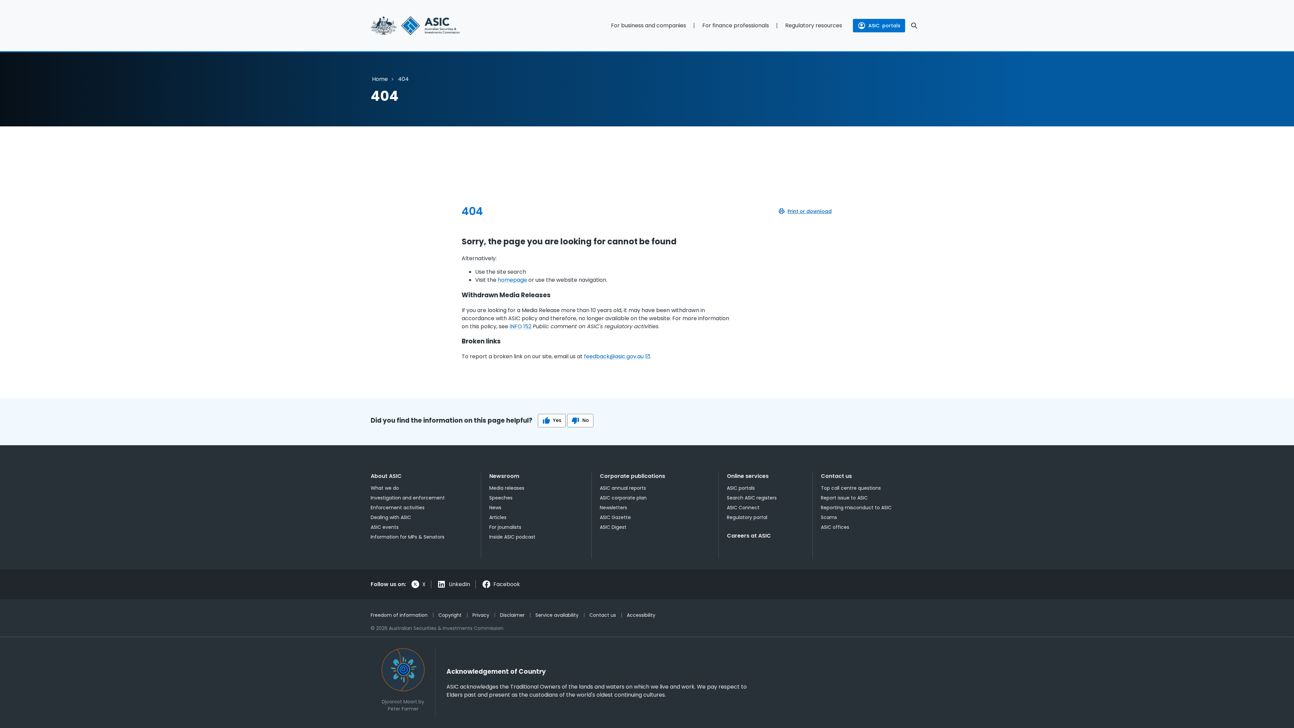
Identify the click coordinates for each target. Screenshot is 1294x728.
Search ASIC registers (752, 497)
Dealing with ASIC (391, 517)
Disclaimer (512, 615)
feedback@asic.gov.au (614, 356)
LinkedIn (459, 584)
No (585, 420)
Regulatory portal (747, 517)
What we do (385, 488)
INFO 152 (520, 326)
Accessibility (641, 615)
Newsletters (613, 507)
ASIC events (385, 527)
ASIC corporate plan (623, 497)
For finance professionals (735, 25)
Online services (748, 476)
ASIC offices (835, 527)
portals (884, 25)
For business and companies (648, 25)
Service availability (557, 615)
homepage (512, 280)
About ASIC (386, 476)
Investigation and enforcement (408, 497)
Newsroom (504, 476)
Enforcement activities (398, 507)
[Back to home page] (431, 25)
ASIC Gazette (615, 517)
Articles (497, 517)
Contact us (836, 476)
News (495, 507)
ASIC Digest (613, 527)
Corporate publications (632, 476)
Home (380, 79)
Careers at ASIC (749, 536)
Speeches (501, 497)
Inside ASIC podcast (512, 537)
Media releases (506, 488)
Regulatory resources (813, 25)
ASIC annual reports (623, 488)
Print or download (810, 211)
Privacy (480, 615)
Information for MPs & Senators (407, 537)
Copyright (450, 615)
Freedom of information (399, 615)
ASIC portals (741, 488)
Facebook (506, 584)
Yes (557, 420)
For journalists (505, 527)
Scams (829, 517)
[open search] (914, 25)
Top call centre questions (851, 488)
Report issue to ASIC (844, 497)
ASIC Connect (743, 507)
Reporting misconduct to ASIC (856, 507)
